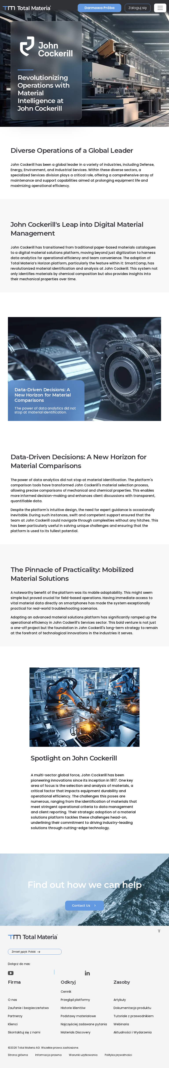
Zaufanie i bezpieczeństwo (28, 1008)
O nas (12, 1000)
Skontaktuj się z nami (24, 1032)
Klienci (13, 1024)
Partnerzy (15, 1016)
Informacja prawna (48, 1055)
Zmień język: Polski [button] (24, 952)
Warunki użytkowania (83, 1055)
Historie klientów (73, 1008)
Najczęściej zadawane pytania (84, 1024)
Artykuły (120, 1000)
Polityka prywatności (118, 1055)
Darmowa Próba (99, 7)
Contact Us (84, 905)
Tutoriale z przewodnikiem (134, 1016)
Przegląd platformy (75, 1000)
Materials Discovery (75, 1032)
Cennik (66, 991)
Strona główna (18, 1055)
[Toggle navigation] (160, 8)
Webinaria (121, 1024)
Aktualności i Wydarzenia (133, 1032)
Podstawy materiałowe (78, 1016)
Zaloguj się (138, 7)
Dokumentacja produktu (132, 1008)
